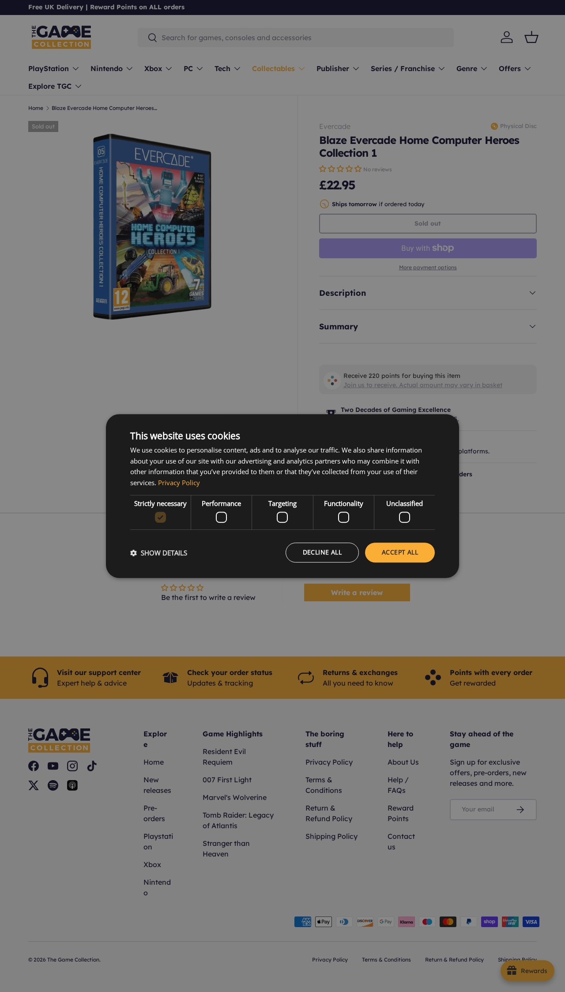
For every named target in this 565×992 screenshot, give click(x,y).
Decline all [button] (322, 552)
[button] (158, 553)
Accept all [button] (400, 552)
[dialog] (282, 496)
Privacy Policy (179, 482)
